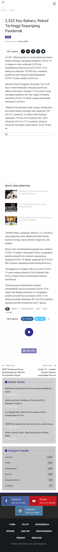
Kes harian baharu (27, 309)
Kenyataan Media (12, 480)
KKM (38, 309)
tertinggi (9, 312)
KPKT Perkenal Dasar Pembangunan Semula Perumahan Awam (13, 372)
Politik (7, 463)
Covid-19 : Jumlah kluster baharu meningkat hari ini (47, 372)
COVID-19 (15, 309)
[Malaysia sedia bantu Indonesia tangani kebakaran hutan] (11, 194)
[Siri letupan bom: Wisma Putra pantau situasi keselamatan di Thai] (11, 207)
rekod (45, 309)
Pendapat (9, 486)
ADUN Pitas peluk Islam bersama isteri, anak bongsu (29, 424)
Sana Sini (9, 457)
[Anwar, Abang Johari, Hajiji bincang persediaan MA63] (11, 220)
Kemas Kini (37, 538)
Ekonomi (8, 474)
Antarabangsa (11, 468)
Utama (8, 37)
